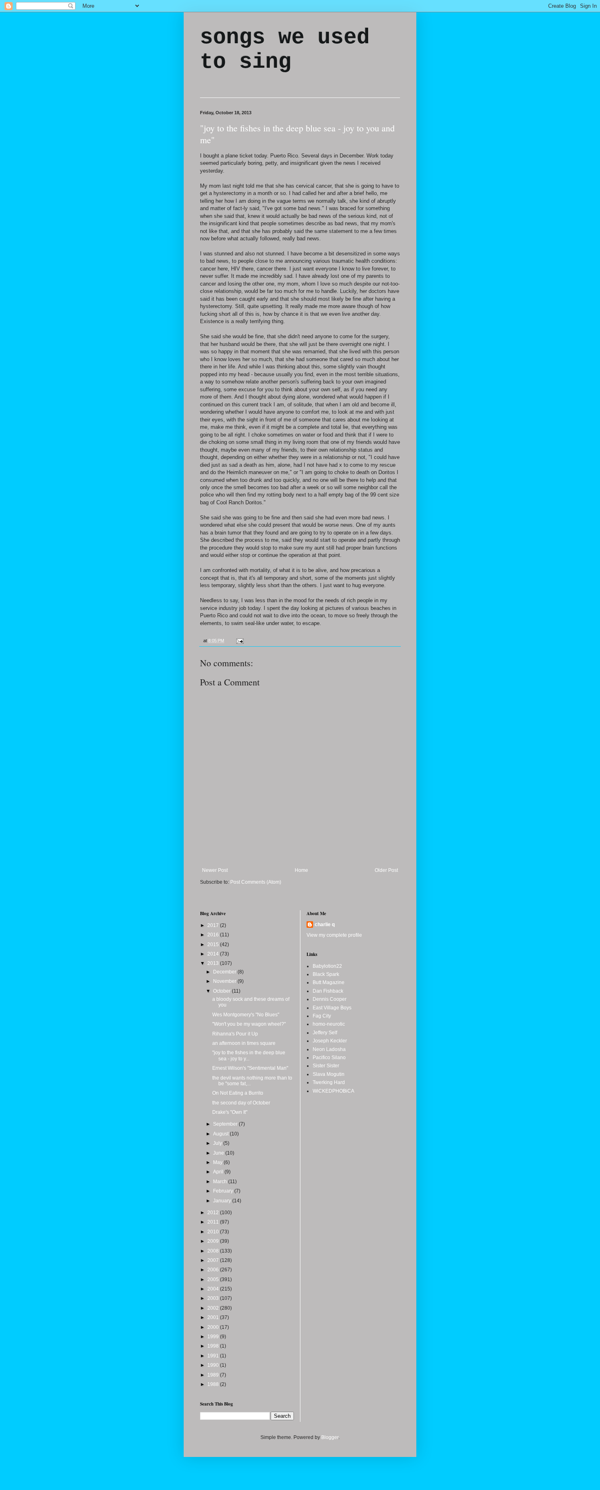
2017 (213, 925)
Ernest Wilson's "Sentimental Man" (250, 1068)
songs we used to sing (285, 49)
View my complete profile (334, 935)
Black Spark (326, 974)
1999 (213, 1336)
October (222, 991)
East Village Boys (332, 1008)
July (218, 1143)
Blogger (329, 1437)
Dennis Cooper (330, 999)
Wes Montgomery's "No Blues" (245, 1015)
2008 (213, 1251)
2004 (213, 1289)
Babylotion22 (327, 966)
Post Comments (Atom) (255, 882)
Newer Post (215, 870)
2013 (213, 963)
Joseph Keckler (330, 1041)
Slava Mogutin (328, 1074)
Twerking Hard (329, 1082)
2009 (213, 1241)
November (225, 981)
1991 (213, 1356)
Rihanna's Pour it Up (235, 1034)
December (225, 972)
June (219, 1153)
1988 (213, 1384)
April (218, 1172)
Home (301, 870)
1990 (213, 1365)
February (223, 1191)
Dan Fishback (328, 991)
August (221, 1134)
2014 (213, 954)
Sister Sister (326, 1066)
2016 (213, 935)
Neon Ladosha (329, 1049)
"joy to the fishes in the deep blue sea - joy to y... (248, 1055)
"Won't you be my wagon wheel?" (249, 1024)
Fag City (322, 1016)
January (222, 1201)
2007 (213, 1260)
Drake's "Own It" (229, 1112)
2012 (213, 1212)
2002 (213, 1308)
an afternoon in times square (244, 1043)
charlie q (325, 924)
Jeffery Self (325, 1032)
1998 (213, 1346)
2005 (213, 1279)
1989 (213, 1375)
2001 (213, 1317)
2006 (213, 1270)
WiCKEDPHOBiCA (333, 1091)
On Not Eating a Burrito (237, 1093)
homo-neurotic (329, 1024)
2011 (213, 1222)
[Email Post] (239, 640)
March (220, 1181)
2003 (213, 1298)
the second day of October (241, 1103)
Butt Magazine (328, 982)
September (226, 1124)
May (218, 1162)
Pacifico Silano (329, 1057)
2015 (213, 944)
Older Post (386, 870)
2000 (213, 1327)
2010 (213, 1232)
